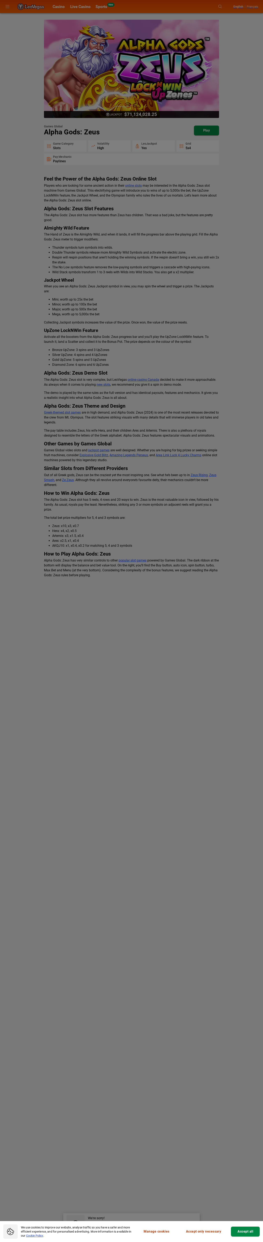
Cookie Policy (34, 1235)
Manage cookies (156, 1231)
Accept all (245, 1231)
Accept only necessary (203, 1231)
